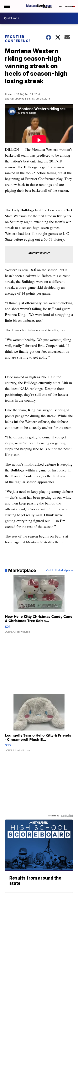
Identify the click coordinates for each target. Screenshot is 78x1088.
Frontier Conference (18, 38)
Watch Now (66, 6)
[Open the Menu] (7, 6)
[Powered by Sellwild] (67, 815)
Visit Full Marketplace (59, 570)
